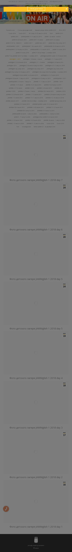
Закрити (66, 9)
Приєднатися (36, 9)
